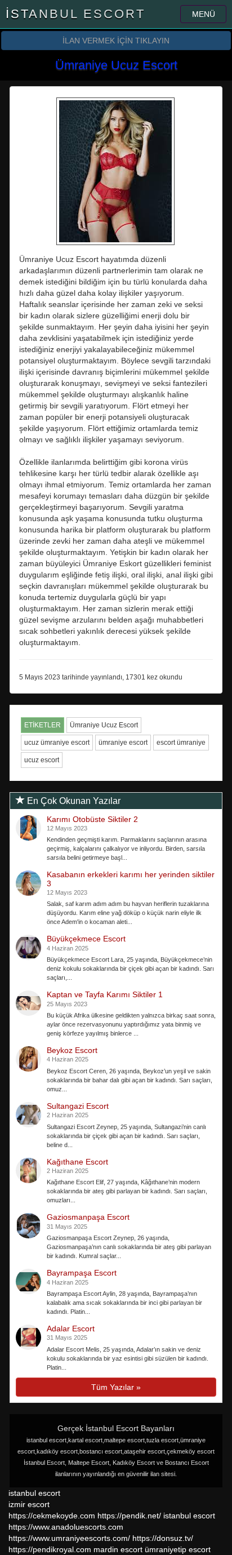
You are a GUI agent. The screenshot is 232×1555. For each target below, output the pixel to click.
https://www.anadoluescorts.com (65, 1526)
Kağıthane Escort (77, 1161)
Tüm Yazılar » (116, 1387)
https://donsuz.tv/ (162, 1538)
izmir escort (29, 1504)
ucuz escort (41, 760)
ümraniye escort (123, 743)
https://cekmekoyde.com (51, 1515)
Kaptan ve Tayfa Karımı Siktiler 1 (105, 994)
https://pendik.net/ (129, 1515)
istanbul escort (34, 1493)
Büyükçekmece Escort (86, 938)
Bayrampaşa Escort (82, 1272)
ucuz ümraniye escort (57, 743)
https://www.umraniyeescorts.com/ (69, 1538)
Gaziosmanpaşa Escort (88, 1216)
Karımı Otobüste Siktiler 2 (92, 819)
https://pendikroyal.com (49, 1549)
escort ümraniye (181, 743)
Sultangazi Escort (78, 1105)
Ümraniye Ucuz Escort (104, 725)
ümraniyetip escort (178, 1549)
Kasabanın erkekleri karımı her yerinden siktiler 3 (131, 878)
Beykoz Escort (72, 1050)
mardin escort (117, 1549)
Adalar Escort (71, 1328)
